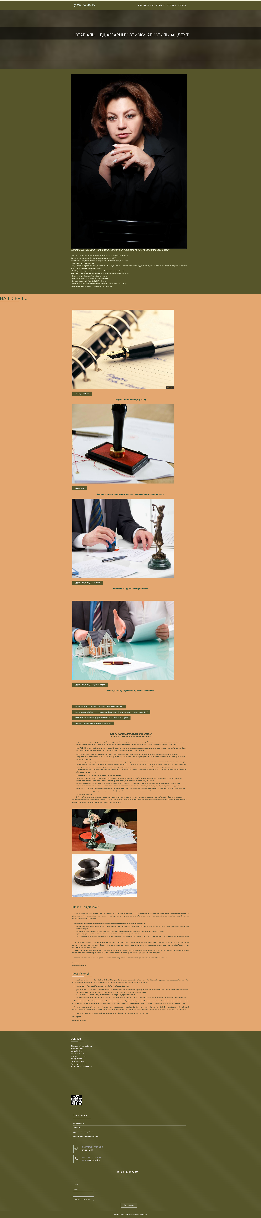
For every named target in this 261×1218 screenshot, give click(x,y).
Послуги (170, 5)
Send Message (129, 1205)
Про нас (150, 5)
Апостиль (80, 488)
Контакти (182, 5)
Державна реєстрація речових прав (90, 685)
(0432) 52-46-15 (84, 5)
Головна (142, 5)
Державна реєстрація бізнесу (88, 583)
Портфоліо (160, 5)
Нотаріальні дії (82, 394)
